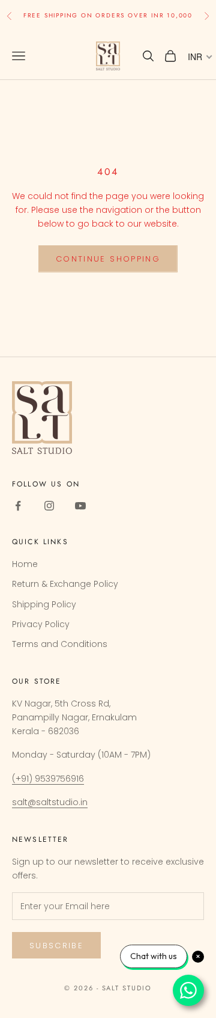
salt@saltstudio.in (50, 802)
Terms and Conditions (59, 644)
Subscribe (56, 945)
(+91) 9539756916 (48, 779)
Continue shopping (108, 259)
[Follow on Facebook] (18, 506)
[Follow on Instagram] (49, 506)
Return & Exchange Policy (65, 584)
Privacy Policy (41, 624)
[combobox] (199, 57)
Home (25, 564)
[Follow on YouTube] (80, 506)
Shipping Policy (44, 604)
